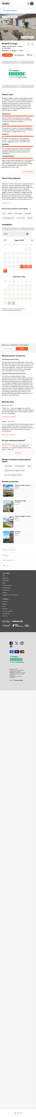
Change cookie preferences (10, 595)
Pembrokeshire (19, 466)
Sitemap (4, 592)
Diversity (4, 608)
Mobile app (5, 580)
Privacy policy (6, 587)
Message (18, 453)
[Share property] (32, 43)
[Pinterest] (11, 648)
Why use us (5, 578)
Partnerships (6, 613)
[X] (16, 644)
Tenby (29, 466)
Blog (3, 583)
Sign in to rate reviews (8, 416)
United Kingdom (10, 550)
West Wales (8, 466)
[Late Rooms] (18, 622)
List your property (7, 611)
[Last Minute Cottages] (7, 622)
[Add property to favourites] (28, 43)
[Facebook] (11, 644)
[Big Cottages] (19, 627)
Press (4, 606)
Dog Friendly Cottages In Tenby (15, 470)
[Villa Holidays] (28, 627)
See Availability (28, 171)
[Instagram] (21, 644)
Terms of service (7, 585)
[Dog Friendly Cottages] (7, 627)
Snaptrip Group (19, 680)
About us (5, 601)
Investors (5, 616)
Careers (4, 604)
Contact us (5, 590)
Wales (7, 555)
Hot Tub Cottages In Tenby (13, 475)
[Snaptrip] (6, 3)
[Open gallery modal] (18, 27)
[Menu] (30, 3)
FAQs (3, 576)
